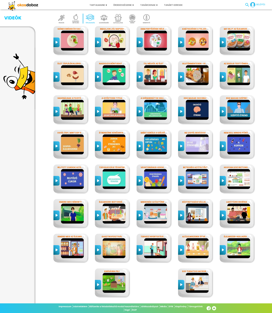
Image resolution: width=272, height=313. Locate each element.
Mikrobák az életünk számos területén (163, 202)
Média (163, 306)
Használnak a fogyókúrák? (73, 98)
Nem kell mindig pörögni (238, 132)
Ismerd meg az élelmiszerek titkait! (77, 236)
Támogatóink (195, 306)
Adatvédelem (80, 306)
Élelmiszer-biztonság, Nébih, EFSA (118, 202)
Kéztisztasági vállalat (195, 202)
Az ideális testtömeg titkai (239, 63)
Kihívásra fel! (112, 271)
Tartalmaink (97, 5)
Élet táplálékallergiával (72, 63)
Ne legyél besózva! (195, 132)
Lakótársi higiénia (236, 202)
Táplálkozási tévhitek (112, 167)
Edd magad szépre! (236, 98)
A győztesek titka (112, 98)
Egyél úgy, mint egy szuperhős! (75, 132)
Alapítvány (180, 306)
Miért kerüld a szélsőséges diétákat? (162, 132)
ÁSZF (134, 309)
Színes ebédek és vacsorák (73, 29)
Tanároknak (148, 5)
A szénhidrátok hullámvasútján (159, 98)
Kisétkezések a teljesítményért (200, 29)
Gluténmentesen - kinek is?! (198, 63)
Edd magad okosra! (195, 98)
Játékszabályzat (149, 306)
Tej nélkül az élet (153, 63)
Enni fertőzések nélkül (154, 29)
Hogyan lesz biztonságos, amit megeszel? (248, 167)
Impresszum (65, 306)
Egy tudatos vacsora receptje (200, 271)
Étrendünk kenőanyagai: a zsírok (118, 132)
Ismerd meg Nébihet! (70, 202)
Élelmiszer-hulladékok (237, 236)
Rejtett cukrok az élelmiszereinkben (79, 167)
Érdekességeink (122, 5)
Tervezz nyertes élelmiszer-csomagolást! (165, 236)
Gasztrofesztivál (112, 236)
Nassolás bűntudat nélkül (114, 63)
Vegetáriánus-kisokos (154, 167)
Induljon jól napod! (112, 29)
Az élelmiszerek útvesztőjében (199, 236)
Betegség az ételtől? (195, 167)
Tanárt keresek (173, 5)
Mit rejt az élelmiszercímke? (240, 29)
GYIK (171, 306)
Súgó (127, 309)
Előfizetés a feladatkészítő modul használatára (114, 306)
